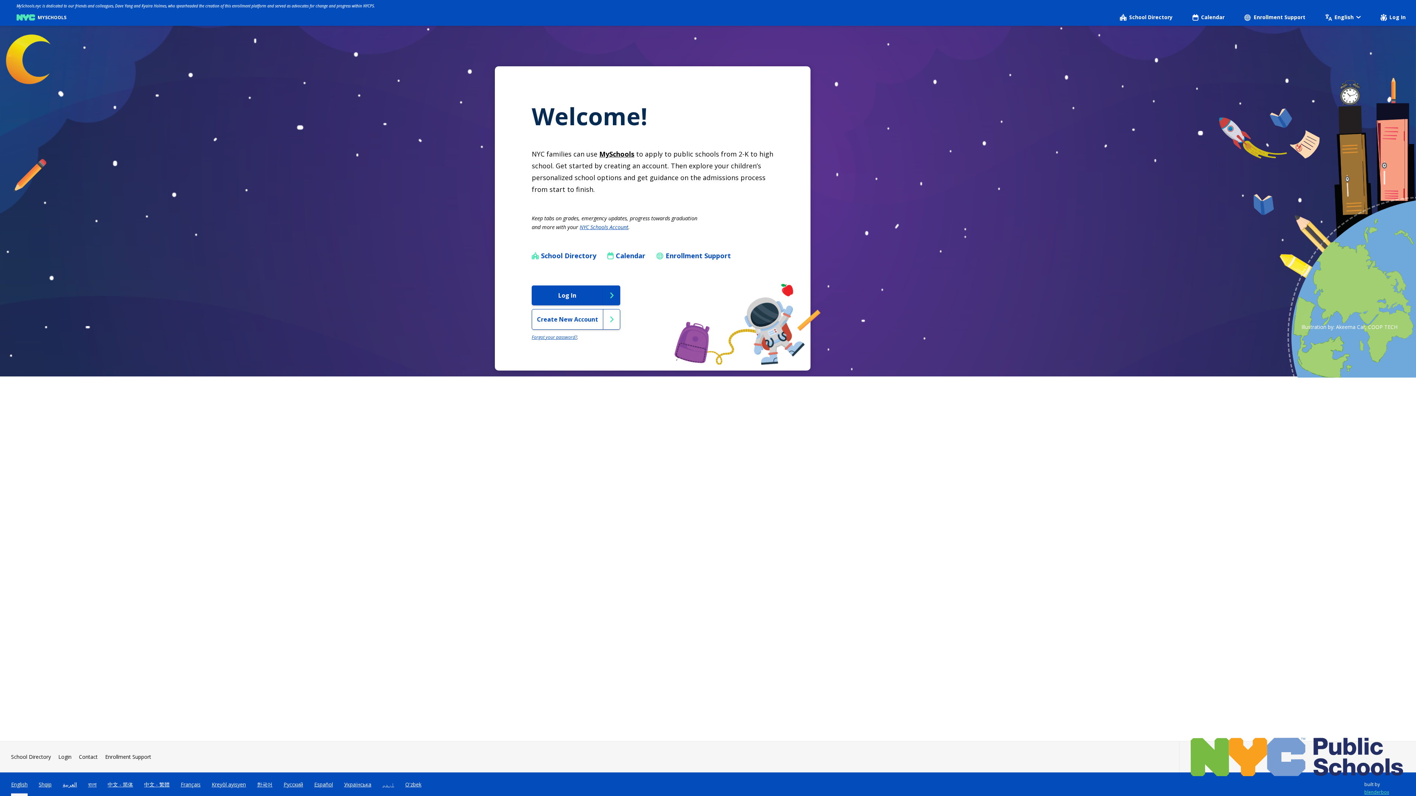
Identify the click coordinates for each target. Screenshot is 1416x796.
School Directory (31, 756)
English (19, 784)
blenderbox (1376, 792)
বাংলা (92, 784)
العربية (70, 784)
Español (323, 784)
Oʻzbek (413, 784)
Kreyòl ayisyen (229, 784)
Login (65, 756)
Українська (357, 784)
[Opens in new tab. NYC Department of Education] (1298, 757)
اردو (388, 784)
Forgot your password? (554, 337)
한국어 (265, 784)
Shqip (45, 784)
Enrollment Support (128, 756)
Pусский (293, 784)
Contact (88, 756)
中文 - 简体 (120, 784)
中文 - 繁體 (157, 784)
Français (191, 784)
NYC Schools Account (604, 227)
